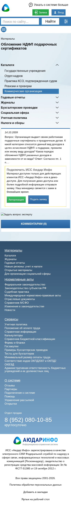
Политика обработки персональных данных (35, 484)
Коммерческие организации (23, 91)
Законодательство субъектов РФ (25, 288)
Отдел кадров (14, 75)
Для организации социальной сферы (28, 273)
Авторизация (16, 199)
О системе (12, 380)
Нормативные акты (19, 279)
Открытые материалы (18, 270)
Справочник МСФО (17, 302)
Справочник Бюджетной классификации (30, 338)
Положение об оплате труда (22, 328)
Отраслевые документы (20, 299)
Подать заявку (38, 199)
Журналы (8, 102)
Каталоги (7, 65)
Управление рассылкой (19, 400)
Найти (50, 21)
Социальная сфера (15, 112)
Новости (10, 310)
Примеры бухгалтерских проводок (26, 349)
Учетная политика (14, 117)
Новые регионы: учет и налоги (23, 266)
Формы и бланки (15, 342)
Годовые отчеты (13, 97)
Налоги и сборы (12, 122)
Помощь (10, 396)
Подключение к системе (20, 392)
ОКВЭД (9, 364)
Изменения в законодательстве (24, 306)
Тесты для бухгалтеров (19, 353)
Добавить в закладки (35, 492)
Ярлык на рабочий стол (35, 499)
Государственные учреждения (25, 70)
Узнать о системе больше (51, 4)
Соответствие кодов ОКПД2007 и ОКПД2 (30, 360)
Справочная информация (20, 331)
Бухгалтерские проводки (19, 107)
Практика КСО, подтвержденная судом (31, 81)
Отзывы (10, 385)
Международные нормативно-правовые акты (33, 295)
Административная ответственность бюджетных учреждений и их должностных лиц (35, 369)
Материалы (8, 38)
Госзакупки (11, 346)
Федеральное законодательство (25, 284)
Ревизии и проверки (18, 86)
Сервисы (11, 319)
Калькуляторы (14, 335)
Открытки (11, 403)
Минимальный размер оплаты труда (27, 357)
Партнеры (11, 389)
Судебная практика (17, 291)
